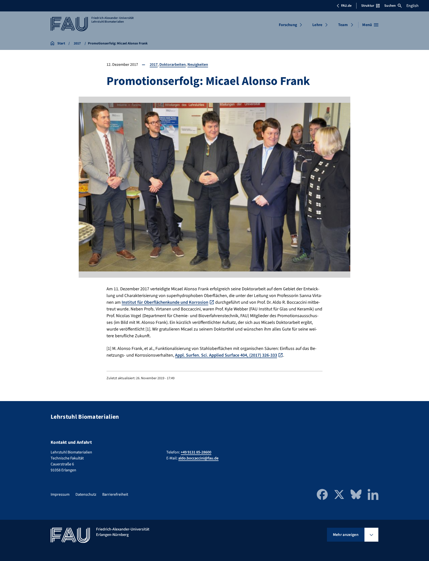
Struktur (367, 5)
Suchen (390, 5)
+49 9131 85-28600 (196, 452)
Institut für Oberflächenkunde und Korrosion (165, 302)
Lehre (317, 25)
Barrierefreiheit (115, 494)
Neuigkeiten (197, 64)
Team (343, 25)
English (412, 5)
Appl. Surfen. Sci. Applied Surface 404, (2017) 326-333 (226, 355)
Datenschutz (85, 494)
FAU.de (346, 5)
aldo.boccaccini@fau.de (198, 458)
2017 (154, 64)
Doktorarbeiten (172, 64)
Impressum (60, 494)
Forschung (288, 25)
